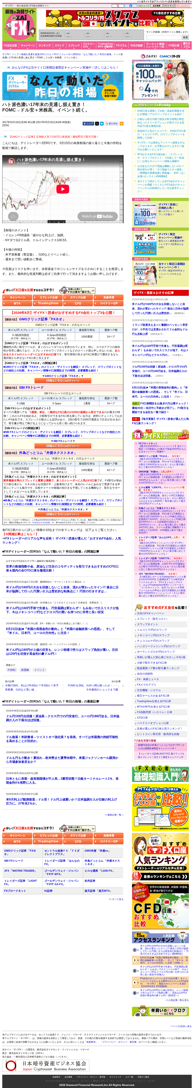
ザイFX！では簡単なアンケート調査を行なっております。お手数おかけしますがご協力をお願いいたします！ (161, 146)
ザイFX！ (152, 1081)
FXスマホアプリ (146, 684)
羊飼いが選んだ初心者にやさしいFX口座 (161, 657)
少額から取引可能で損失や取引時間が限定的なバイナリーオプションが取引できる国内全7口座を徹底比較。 (160, 122)
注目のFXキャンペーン (150, 613)
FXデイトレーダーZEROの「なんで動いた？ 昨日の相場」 (83, 54)
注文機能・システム (149, 690)
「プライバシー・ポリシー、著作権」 (119, 1042)
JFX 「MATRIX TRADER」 (20, 870)
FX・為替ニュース (148, 679)
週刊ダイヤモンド (100, 1081)
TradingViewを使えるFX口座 (154, 701)
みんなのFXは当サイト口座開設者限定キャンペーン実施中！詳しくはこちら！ (65, 67)
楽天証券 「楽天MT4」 (98, 890)
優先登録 (113, 123)
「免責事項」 (91, 1042)
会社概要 (68, 1077)
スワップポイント (147, 624)
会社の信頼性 (145, 673)
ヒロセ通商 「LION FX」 (100, 870)
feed (122, 123)
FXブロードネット (15, 890)
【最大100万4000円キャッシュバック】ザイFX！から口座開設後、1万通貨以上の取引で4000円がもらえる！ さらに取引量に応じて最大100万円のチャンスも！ (162, 477)
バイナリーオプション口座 (153, 723)
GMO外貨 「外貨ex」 (98, 850)
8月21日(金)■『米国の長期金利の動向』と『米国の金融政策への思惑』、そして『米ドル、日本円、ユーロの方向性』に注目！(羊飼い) (164, 960)
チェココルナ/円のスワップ (153, 640)
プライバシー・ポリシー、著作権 (91, 1077)
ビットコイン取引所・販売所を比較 (158, 734)
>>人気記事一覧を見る (177, 1000)
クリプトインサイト (137, 1081)
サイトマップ (115, 1077)
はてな (102, 123)
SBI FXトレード (13, 860)
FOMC (12, 669)
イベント (39, 669)
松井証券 (90, 880)
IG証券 (48, 890)
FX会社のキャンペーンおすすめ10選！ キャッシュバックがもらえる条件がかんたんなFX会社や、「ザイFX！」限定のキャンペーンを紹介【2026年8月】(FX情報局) (164, 982)
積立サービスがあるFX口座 (153, 695)
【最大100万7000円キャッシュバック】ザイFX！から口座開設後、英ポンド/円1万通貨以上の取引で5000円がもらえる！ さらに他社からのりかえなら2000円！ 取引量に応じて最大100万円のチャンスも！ (162, 495)
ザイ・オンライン (118, 1081)
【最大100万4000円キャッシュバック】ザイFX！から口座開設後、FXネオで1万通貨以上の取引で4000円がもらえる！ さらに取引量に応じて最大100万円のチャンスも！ (162, 461)
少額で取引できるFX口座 (152, 662)
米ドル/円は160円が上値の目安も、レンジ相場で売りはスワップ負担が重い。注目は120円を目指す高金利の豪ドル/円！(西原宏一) (164, 993)
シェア (89, 123)
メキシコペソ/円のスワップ (153, 635)
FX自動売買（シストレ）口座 (154, 712)
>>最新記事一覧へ (114, 815)
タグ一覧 (129, 1077)
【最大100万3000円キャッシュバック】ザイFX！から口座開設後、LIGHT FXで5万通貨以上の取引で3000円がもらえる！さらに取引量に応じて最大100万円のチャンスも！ (162, 564)
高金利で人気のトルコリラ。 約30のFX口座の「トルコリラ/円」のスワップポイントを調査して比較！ (161, 134)
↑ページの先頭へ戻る (181, 1026)
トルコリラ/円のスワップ (152, 629)
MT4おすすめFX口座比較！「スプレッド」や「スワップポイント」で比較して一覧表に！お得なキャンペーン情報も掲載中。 (161, 158)
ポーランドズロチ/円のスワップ (156, 651)
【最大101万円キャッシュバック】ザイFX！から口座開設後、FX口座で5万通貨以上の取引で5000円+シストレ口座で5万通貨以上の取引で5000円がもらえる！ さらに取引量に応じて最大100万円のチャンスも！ (162, 545)
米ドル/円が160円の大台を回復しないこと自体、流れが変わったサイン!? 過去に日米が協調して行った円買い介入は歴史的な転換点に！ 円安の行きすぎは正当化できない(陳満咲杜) (164, 950)
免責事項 (56, 1077)
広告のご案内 (143, 1077)
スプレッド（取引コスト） (153, 618)
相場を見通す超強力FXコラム (36, 54)
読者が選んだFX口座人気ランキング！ (160, 728)
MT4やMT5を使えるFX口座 (153, 706)
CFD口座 (142, 717)
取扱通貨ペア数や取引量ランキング (158, 668)
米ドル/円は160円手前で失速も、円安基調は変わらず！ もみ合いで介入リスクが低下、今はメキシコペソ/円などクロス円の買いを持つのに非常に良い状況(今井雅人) (164, 970)
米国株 (25, 669)
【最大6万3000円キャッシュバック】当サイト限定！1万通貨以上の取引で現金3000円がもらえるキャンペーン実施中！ (162, 447)
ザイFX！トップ (10, 54)
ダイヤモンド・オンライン (78, 1081)
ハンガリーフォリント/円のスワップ (158, 646)
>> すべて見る (116, 899)
